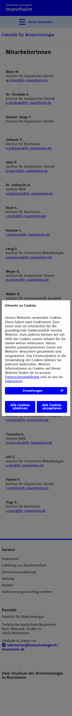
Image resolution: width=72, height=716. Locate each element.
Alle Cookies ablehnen (20, 406)
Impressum (13, 381)
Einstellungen (32, 390)
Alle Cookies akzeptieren (52, 406)
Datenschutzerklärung (22, 377)
